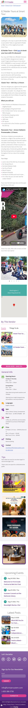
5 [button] (18, 281)
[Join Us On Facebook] (8, 659)
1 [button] (9, 281)
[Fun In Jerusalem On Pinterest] (24, 659)
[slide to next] (25, 269)
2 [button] (11, 281)
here (19, 50)
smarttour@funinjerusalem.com (15, 448)
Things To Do (8, 5)
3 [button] (14, 281)
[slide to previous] (3, 269)
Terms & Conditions (20, 704)
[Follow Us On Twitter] (14, 659)
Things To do (13, 328)
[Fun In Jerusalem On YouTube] (19, 659)
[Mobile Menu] (25, 2)
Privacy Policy (10, 704)
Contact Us (14, 696)
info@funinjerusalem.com (12, 687)
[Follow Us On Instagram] (3, 659)
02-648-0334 (9, 450)
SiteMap (4, 704)
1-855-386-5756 (8, 691)
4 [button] (16, 281)
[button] (1, 705)
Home (2, 5)
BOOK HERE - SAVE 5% (14, 366)
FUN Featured (16, 5)
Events (3, 328)
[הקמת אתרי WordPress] (14, 707)
